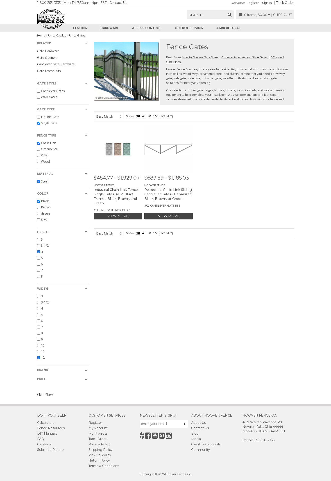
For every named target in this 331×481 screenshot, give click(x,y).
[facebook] (148, 435)
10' (43, 345)
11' (43, 351)
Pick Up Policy (99, 455)
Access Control (146, 28)
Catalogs (44, 444)
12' (43, 358)
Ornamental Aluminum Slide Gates (244, 57)
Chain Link (48, 143)
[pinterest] (162, 435)
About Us (198, 423)
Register (253, 3)
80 (149, 116)
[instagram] (169, 435)
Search (196, 15)
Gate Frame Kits (49, 71)
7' (42, 270)
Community (200, 450)
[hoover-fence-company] (142, 435)
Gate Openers (47, 57)
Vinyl (44, 155)
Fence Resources (51, 428)
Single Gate (49, 123)
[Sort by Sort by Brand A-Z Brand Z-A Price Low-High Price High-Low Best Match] (109, 116)
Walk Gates (49, 97)
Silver (45, 219)
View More (117, 216)
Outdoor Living (189, 28)
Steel (44, 181)
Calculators (45, 423)
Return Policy (99, 460)
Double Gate (50, 117)
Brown (46, 207)
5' (42, 258)
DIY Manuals (47, 433)
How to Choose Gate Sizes (200, 57)
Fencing (80, 28)
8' (42, 276)
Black (45, 201)
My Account (98, 428)
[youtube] (155, 435)
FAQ (40, 439)
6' (42, 264)
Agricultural (228, 28)
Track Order (285, 3)
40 (143, 116)
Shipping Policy (100, 450)
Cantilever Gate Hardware (56, 64)
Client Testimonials (205, 444)
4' (42, 252)
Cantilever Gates (53, 91)
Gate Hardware (48, 51)
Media (196, 439)
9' (42, 339)
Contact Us (118, 3)
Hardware (109, 28)
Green (45, 213)
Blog (195, 433)
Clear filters (45, 394)
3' (42, 239)
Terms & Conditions (103, 466)
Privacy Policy (99, 444)
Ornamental (49, 149)
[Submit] (184, 424)
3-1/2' (45, 246)
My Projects (97, 433)
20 (138, 116)
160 (156, 116)
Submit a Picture (50, 450)
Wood (45, 161)
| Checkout (281, 15)
